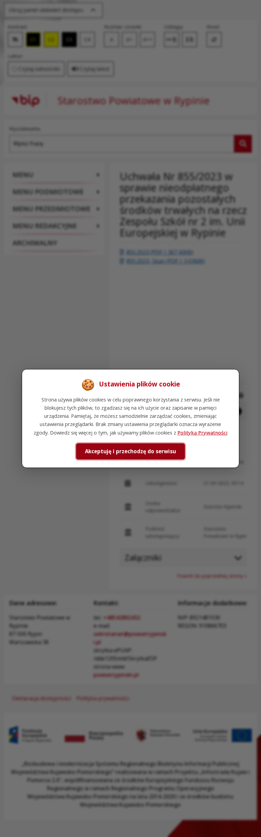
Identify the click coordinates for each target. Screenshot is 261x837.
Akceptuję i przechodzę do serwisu (130, 451)
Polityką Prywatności (202, 432)
